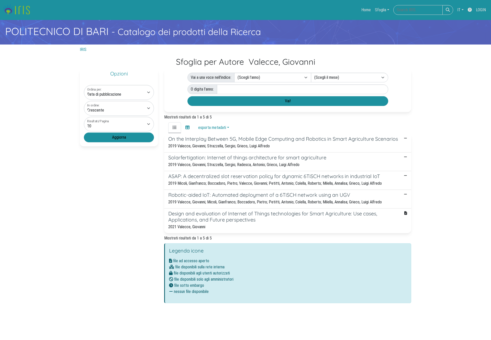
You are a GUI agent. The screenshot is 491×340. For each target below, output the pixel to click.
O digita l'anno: (202, 89)
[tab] (174, 127)
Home (366, 9)
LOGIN (481, 9)
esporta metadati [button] (212, 127)
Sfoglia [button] (380, 9)
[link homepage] (18, 10)
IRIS (83, 49)
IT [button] (459, 9)
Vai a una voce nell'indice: (211, 77)
